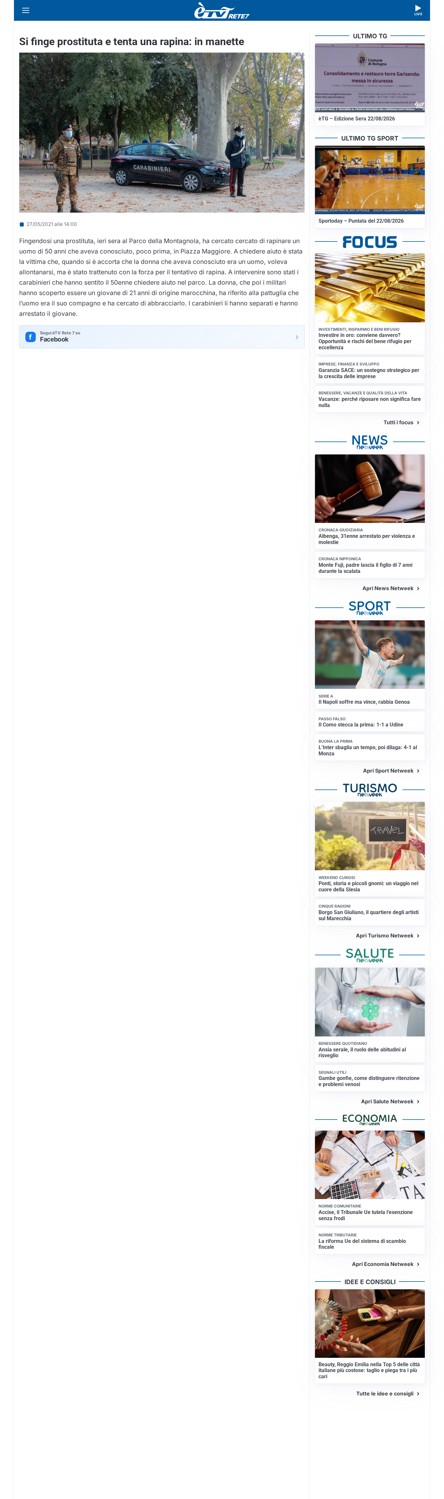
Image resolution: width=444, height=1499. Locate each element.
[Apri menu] (25, 10)
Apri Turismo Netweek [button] (384, 935)
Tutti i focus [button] (398, 422)
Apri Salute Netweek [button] (387, 1101)
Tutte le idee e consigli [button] (384, 1393)
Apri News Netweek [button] (387, 588)
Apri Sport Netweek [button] (388, 770)
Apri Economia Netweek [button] (382, 1264)
